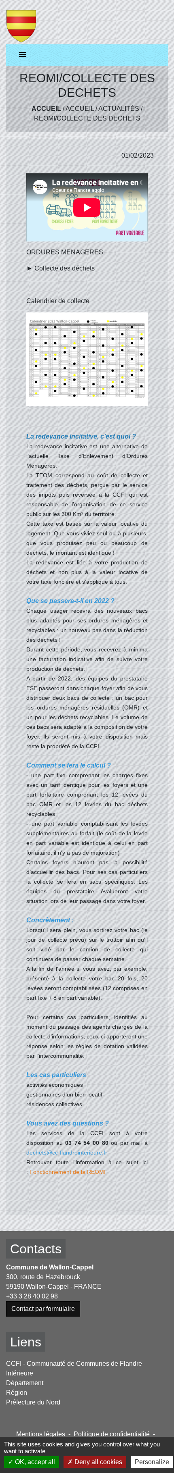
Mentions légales (40, 1434)
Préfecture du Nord (33, 1402)
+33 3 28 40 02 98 (32, 1296)
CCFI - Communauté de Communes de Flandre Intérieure (74, 1368)
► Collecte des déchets (60, 268)
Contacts (36, 1249)
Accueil (46, 108)
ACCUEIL (80, 108)
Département (24, 1382)
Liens (25, 1342)
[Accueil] (21, 22)
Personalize (152, 1461)
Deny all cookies (97, 1461)
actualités (118, 108)
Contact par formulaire (43, 1308)
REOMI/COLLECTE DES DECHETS (87, 118)
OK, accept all (34, 1461)
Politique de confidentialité (112, 1434)
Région (16, 1392)
